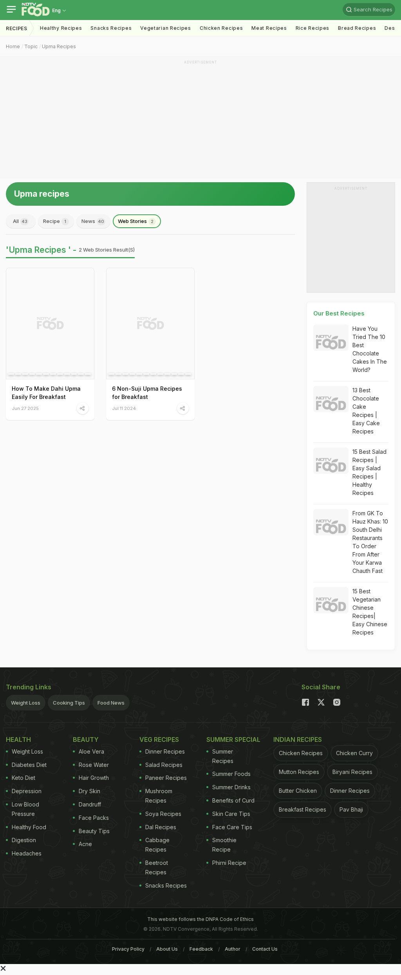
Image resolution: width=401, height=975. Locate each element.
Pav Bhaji (351, 809)
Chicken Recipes (221, 28)
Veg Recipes (159, 739)
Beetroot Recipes (156, 867)
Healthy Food (29, 827)
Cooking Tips (69, 703)
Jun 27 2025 (25, 408)
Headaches (27, 853)
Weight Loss (25, 703)
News (92, 221)
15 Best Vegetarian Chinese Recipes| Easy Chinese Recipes (369, 612)
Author (232, 949)
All (20, 221)
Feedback (201, 949)
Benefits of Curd (233, 800)
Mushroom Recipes (158, 796)
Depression (27, 791)
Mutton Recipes (299, 771)
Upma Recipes (59, 46)
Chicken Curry (354, 753)
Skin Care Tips (231, 813)
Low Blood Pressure (25, 809)
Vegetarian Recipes (165, 28)
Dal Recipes (160, 827)
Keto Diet (23, 777)
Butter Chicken (298, 790)
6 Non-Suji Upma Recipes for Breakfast (147, 392)
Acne (85, 844)
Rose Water (94, 764)
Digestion (24, 840)
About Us (167, 949)
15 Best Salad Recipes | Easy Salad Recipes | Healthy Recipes (369, 472)
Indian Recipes (297, 739)
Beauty (86, 739)
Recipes (16, 28)
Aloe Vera (91, 751)
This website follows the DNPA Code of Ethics (200, 919)
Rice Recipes (312, 28)
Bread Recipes (357, 28)
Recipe (54, 221)
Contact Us (265, 949)
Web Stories (136, 221)
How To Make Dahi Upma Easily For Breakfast (46, 392)
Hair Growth (94, 777)
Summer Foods (231, 773)
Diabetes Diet (29, 764)
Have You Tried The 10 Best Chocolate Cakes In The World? (369, 349)
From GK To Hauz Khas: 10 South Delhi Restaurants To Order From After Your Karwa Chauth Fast (370, 542)
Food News (111, 703)
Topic (31, 46)
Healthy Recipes (61, 28)
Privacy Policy (128, 949)
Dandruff (90, 804)
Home (13, 46)
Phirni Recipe (229, 862)
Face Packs (94, 817)
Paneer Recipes (166, 777)
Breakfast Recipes (302, 809)
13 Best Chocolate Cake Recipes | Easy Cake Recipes (366, 411)
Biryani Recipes (352, 771)
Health (18, 739)
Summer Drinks (231, 787)
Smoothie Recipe (224, 845)
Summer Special (233, 739)
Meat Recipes (269, 28)
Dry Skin (89, 791)
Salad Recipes (163, 764)
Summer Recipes (222, 756)
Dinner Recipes (165, 751)
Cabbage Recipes (157, 845)
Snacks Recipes (111, 28)
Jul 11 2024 (124, 408)
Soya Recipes (163, 813)
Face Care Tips (232, 827)
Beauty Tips (94, 831)
